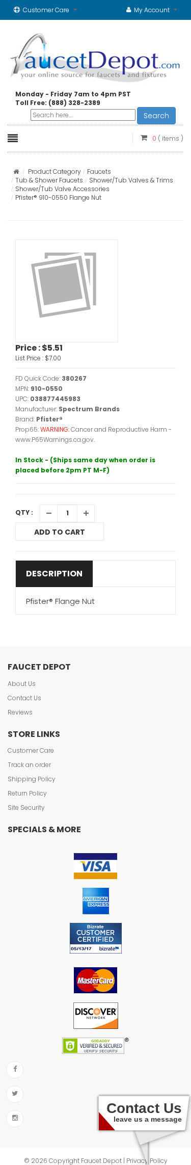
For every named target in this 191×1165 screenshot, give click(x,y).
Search (156, 116)
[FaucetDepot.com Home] (95, 55)
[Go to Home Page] (16, 171)
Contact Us (24, 698)
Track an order (29, 764)
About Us (22, 683)
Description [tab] (54, 573)
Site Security (26, 807)
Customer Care (31, 750)
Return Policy (27, 793)
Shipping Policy (32, 779)
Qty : (24, 512)
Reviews (20, 712)
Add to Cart (59, 532)
